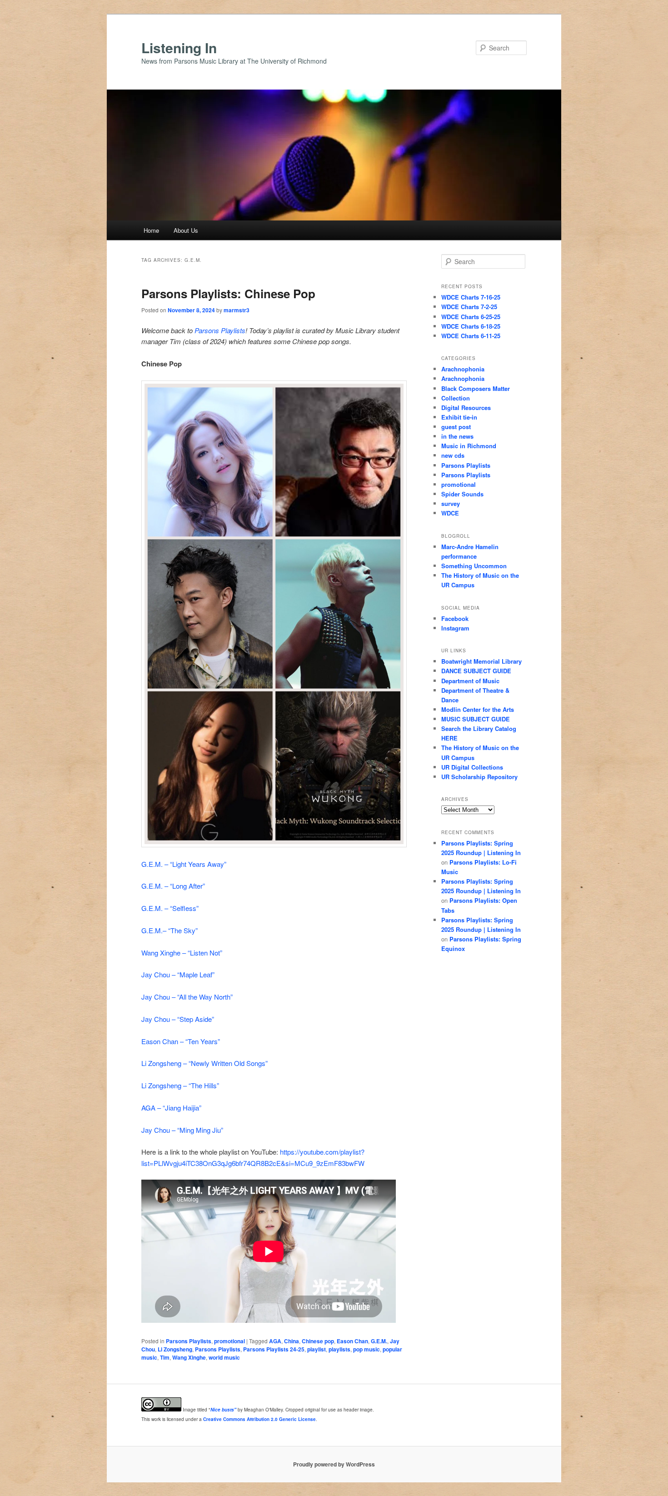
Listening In (179, 47)
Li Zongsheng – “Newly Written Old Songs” (204, 1063)
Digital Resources (466, 407)
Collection (455, 398)
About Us (186, 230)
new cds (452, 455)
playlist (316, 1349)
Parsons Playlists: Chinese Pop (228, 293)
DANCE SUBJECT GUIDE (476, 670)
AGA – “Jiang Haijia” (171, 1107)
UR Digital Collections (472, 767)
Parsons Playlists (219, 330)
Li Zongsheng (175, 1349)
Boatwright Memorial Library (481, 661)
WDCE (450, 513)
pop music (366, 1349)
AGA (275, 1341)
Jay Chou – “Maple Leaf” (177, 974)
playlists (339, 1349)
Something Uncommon (474, 565)
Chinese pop (318, 1341)
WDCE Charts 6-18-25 (470, 326)
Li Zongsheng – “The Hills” (180, 1085)
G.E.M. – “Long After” (173, 886)
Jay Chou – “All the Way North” (187, 996)
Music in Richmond (468, 445)
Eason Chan (352, 1341)
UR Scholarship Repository (479, 776)
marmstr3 (236, 310)
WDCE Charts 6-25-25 (470, 316)
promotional (229, 1341)
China (291, 1341)
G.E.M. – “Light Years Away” (183, 864)
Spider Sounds (462, 494)
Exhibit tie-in (459, 417)
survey (450, 503)
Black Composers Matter (475, 388)
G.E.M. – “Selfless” (170, 908)
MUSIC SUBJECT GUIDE (475, 719)
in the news (457, 436)
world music (224, 1357)
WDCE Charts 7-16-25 (470, 297)
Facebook (455, 618)
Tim (164, 1357)
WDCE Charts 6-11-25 (470, 335)
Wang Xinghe (189, 1357)
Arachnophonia (462, 369)
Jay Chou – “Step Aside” (177, 1019)
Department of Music (470, 680)
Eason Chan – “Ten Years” (180, 1041)
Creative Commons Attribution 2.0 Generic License (259, 1419)
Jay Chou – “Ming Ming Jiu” (182, 1130)
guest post (456, 426)
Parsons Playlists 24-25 (273, 1349)
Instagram (455, 628)
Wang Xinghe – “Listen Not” (181, 952)
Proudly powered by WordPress (334, 1464)
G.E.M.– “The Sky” (169, 930)
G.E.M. (379, 1341)
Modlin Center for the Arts (477, 709)
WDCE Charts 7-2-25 (469, 306)
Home (151, 230)
